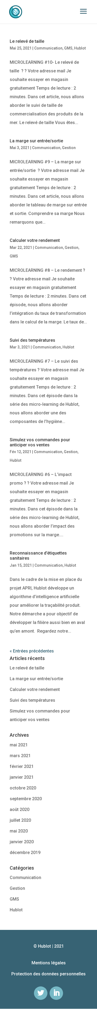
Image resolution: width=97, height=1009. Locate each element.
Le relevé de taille (27, 41)
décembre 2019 (25, 852)
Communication (48, 48)
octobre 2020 (23, 788)
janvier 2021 (22, 777)
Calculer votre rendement (35, 240)
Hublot (80, 48)
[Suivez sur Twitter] (40, 993)
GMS (68, 48)
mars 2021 (20, 755)
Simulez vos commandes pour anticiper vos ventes (40, 442)
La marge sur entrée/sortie (36, 140)
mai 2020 (19, 831)
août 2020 (19, 809)
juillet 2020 (20, 820)
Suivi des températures (32, 340)
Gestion (69, 148)
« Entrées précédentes (32, 651)
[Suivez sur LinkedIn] (56, 993)
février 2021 (22, 766)
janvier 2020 (22, 841)
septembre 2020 (26, 798)
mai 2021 (19, 744)
